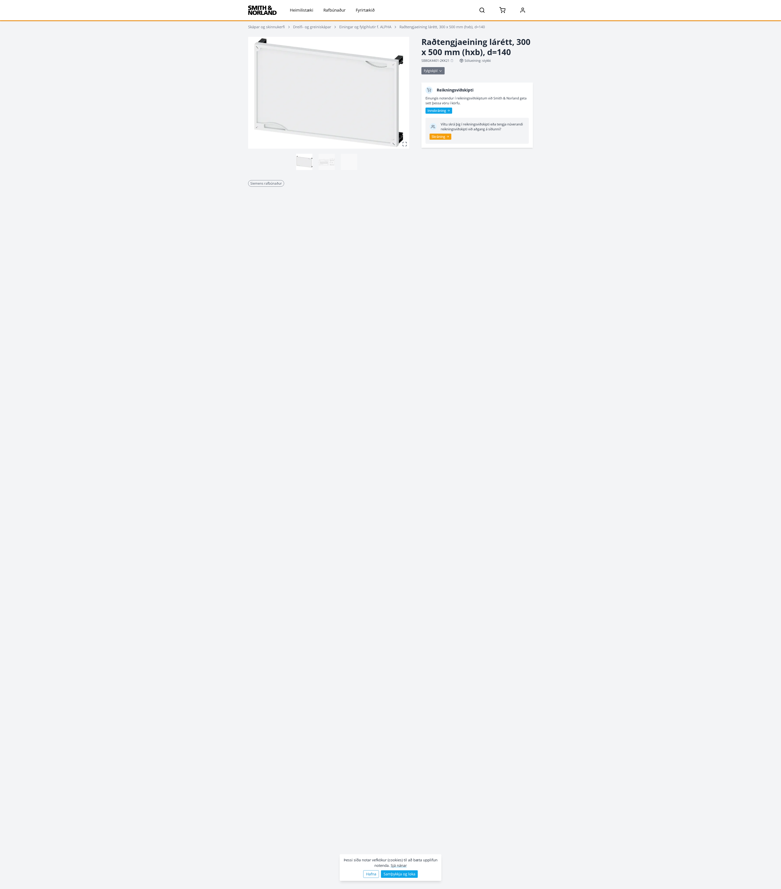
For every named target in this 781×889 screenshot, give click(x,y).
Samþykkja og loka (399, 874)
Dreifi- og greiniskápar (312, 26)
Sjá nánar (399, 865)
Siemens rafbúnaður (266, 183)
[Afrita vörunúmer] (451, 60)
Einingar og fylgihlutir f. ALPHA (365, 26)
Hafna (371, 874)
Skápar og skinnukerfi (266, 26)
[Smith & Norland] (262, 10)
